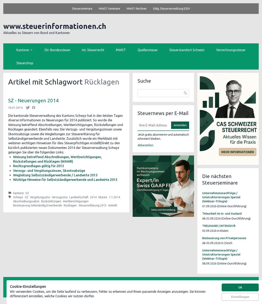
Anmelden (180, 125)
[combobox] (163, 93)
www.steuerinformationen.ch (54, 26)
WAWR (112, 205)
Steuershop (24, 63)
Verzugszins (60, 197)
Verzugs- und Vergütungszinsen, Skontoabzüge (49, 170)
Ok (240, 287)
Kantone (18, 193)
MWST (121, 50)
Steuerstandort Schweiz (186, 50)
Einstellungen (240, 296)
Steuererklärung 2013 (93, 205)
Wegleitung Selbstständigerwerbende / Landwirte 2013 (55, 175)
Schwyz (18, 197)
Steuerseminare (82, 8)
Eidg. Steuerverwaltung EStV (171, 8)
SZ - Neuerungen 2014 (33, 100)
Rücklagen (70, 205)
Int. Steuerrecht (93, 50)
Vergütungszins (40, 197)
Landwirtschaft (78, 197)
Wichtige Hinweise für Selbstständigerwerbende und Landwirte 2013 (65, 179)
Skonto (102, 197)
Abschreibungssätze (26, 201)
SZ (27, 193)
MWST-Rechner (137, 8)
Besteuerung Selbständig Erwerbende (37, 205)
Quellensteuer (148, 50)
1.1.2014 (114, 197)
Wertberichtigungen (76, 201)
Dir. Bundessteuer (57, 50)
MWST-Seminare (109, 8)
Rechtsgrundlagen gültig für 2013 (38, 166)
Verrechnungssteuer (231, 50)
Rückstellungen (51, 201)
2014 (93, 197)
